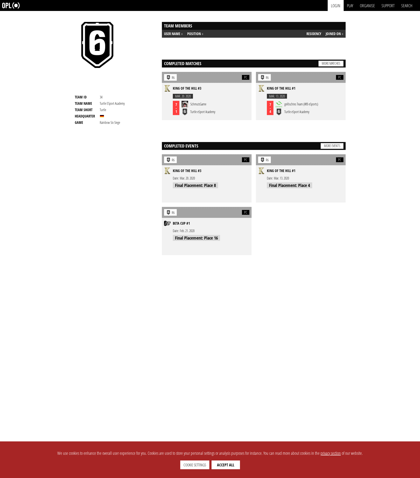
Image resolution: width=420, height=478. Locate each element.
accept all (225, 464)
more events (332, 145)
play (350, 5)
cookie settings (195, 464)
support (388, 5)
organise (367, 5)
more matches (331, 63)
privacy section (330, 453)
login (335, 5)
